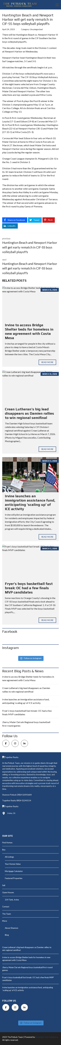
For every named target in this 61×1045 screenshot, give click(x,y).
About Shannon (11, 928)
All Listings (9, 857)
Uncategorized (36, 29)
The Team (6, 914)
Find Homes (7, 842)
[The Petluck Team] (19, 5)
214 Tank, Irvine (12, 899)
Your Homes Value (13, 864)
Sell (3, 885)
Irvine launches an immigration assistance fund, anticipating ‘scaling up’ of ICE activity (30, 502)
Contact (5, 906)
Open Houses (8, 892)
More (4, 921)
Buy (3, 849)
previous (29, 245)
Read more (47, 362)
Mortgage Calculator (14, 871)
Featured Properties (13, 878)
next (29, 266)
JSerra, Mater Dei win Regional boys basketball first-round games (26, 724)
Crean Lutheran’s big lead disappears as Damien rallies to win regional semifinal (29, 413)
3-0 (34, 61)
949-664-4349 (14, 820)
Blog (7, 935)
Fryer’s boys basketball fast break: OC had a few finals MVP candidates (29, 588)
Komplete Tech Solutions (46, 1037)
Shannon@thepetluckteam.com (20, 827)
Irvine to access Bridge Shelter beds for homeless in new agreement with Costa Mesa (29, 331)
